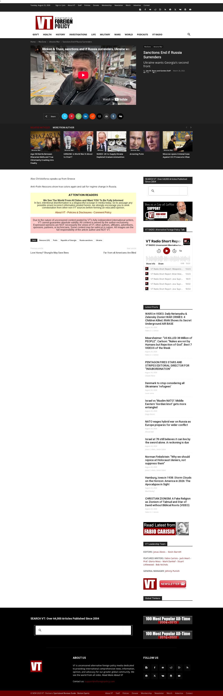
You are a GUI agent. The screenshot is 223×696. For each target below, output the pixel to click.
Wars (117, 34)
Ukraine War (54, 41)
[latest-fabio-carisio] (166, 534)
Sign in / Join (60, 5)
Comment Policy (102, 212)
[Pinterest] (72, 116)
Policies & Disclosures (79, 212)
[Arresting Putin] (144, 141)
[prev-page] (186, 127)
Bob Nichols (162, 564)
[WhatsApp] (79, 116)
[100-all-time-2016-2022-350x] (168, 638)
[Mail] (150, 9)
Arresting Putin (137, 154)
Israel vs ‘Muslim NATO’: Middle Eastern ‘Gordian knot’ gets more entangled (165, 404)
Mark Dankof (169, 561)
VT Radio (157, 34)
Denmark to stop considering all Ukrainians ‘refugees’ (164, 384)
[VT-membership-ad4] (168, 220)
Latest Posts (151, 307)
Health (47, 34)
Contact (147, 5)
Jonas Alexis (159, 551)
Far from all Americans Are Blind (120, 252)
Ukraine (99, 240)
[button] (189, 34)
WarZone (42, 41)
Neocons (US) (44, 240)
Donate (96, 5)
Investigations (78, 34)
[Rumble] (160, 9)
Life (93, 34)
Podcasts (142, 34)
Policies (87, 5)
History (60, 34)
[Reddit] (155, 9)
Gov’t (36, 34)
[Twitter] (175, 9)
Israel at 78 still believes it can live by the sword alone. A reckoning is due (167, 441)
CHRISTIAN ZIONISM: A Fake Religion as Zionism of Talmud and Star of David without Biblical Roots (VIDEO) (168, 502)
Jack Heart (185, 558)
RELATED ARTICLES (40, 127)
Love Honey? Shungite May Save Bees (49, 252)
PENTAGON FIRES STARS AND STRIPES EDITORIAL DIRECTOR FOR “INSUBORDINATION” (167, 365)
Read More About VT (112, 675)
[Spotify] (170, 9)
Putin (55, 240)
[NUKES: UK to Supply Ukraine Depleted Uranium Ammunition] (111, 141)
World (129, 34)
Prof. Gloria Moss (152, 561)
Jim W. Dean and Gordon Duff (158, 71)
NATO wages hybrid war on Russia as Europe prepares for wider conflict (168, 423)
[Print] (106, 116)
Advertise (137, 5)
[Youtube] (190, 9)
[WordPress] (185, 9)
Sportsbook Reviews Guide (65, 693)
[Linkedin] (86, 116)
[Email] (99, 116)
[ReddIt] (93, 116)
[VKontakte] (180, 9)
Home (33, 41)
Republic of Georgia (68, 240)
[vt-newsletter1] (166, 588)
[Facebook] (145, 9)
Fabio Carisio (171, 558)
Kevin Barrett (174, 551)
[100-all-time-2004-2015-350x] (168, 623)
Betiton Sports (83, 693)
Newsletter (119, 5)
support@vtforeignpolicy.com (100, 681)
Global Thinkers (152, 598)
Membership (107, 5)
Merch (128, 5)
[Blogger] (140, 9)
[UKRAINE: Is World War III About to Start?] (78, 141)
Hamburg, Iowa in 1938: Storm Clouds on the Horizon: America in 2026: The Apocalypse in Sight (168, 481)
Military (105, 34)
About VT (71, 5)
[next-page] (191, 127)
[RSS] (165, 9)
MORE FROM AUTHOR (63, 127)
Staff (79, 5)
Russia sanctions (86, 240)
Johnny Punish (172, 570)
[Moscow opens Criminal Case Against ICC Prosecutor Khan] (178, 141)
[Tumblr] (113, 116)
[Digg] (120, 116)
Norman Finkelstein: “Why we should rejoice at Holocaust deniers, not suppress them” (167, 460)
